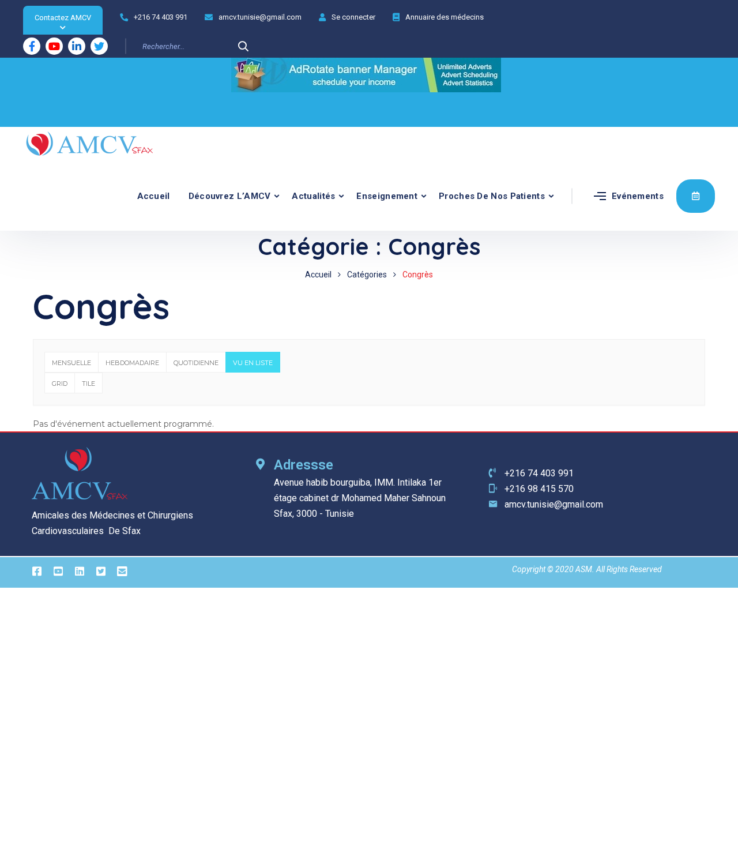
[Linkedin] (76, 46)
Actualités (313, 196)
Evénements (638, 196)
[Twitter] (99, 46)
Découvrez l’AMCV (230, 196)
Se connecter (353, 17)
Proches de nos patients (492, 196)
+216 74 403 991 (160, 17)
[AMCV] (89, 144)
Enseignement (386, 196)
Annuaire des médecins (444, 17)
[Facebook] (31, 46)
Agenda (695, 196)
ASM (583, 569)
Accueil (153, 196)
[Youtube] (54, 46)
